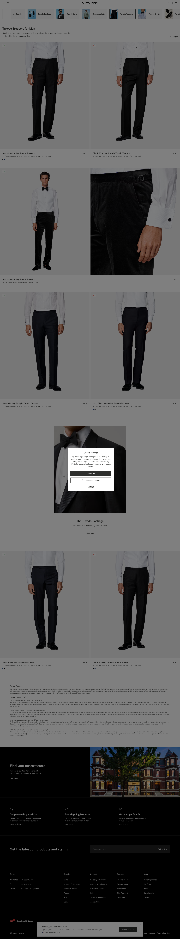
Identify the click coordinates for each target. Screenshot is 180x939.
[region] (91, 469)
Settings (91, 487)
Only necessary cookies (91, 480)
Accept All (91, 473)
